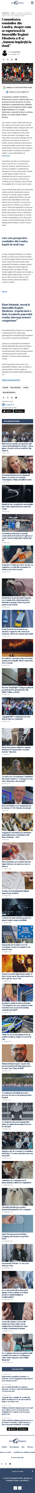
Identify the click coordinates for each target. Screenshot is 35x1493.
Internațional (14, 1447)
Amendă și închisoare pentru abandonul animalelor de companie (16, 1208)
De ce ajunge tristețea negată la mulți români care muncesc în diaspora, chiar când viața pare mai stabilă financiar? (17, 1356)
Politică (4, 1447)
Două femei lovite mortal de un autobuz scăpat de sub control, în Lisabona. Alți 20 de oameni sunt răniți (17, 631)
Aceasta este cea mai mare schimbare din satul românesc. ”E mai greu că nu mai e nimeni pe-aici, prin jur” (17, 778)
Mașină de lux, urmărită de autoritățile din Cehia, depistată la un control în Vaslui (17, 506)
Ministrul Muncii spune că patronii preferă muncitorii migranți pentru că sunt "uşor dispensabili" (16, 1066)
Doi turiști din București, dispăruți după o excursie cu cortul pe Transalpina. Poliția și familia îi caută (16, 477)
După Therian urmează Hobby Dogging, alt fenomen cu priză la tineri (15, 1236)
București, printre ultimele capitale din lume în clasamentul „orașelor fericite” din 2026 (16, 749)
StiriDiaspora (5, 13)
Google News (9, 404)
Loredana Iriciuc (15, 52)
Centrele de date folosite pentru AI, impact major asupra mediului (16, 919)
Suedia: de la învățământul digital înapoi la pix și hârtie (15, 892)
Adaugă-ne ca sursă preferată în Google (19, 87)
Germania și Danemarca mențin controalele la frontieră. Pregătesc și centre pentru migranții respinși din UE (17, 536)
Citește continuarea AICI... (11, 380)
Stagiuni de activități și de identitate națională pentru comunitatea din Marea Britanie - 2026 (16, 834)
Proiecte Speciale (17, 1457)
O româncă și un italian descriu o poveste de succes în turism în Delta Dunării (16, 1095)
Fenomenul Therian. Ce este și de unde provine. (15, 1264)
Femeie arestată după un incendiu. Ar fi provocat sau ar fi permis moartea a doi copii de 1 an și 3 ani (17, 976)
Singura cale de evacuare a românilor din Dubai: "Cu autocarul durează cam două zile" (17, 1153)
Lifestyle (30, 1447)
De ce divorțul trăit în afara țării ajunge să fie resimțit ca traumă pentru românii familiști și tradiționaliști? (15, 1293)
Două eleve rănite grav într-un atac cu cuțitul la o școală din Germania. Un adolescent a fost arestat (17, 567)
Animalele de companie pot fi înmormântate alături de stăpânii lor (17, 1181)
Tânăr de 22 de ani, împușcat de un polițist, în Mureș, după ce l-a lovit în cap (16, 1036)
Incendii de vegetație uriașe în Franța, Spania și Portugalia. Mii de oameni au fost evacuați (17, 660)
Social (13, 13)
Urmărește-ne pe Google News (19, 92)
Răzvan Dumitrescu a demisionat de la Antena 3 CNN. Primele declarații (16, 807)
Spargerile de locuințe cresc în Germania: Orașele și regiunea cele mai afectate (16, 947)
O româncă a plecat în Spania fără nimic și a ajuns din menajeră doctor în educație (17, 1124)
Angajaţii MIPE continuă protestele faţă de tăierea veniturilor (16, 718)
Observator (6, 156)
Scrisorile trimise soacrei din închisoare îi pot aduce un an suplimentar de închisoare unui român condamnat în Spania (14, 1325)
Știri (23, 1447)
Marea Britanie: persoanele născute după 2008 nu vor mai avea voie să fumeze (16, 864)
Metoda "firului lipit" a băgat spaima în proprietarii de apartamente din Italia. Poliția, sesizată (17, 689)
